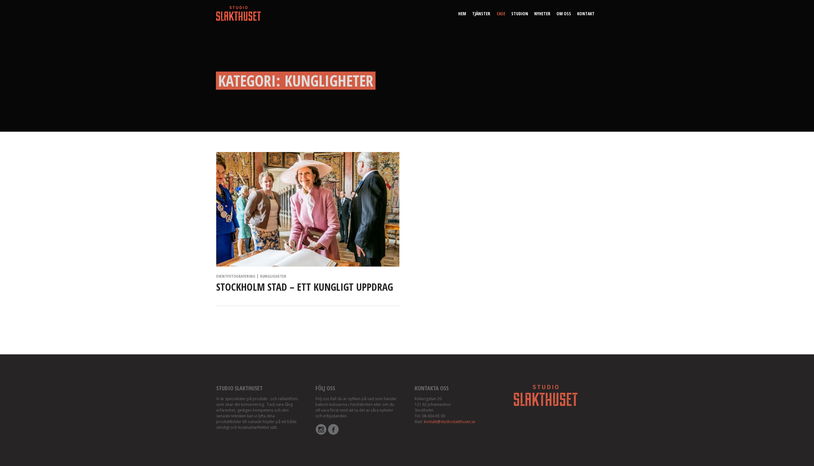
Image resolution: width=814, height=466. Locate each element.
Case (501, 13)
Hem (462, 13)
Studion (519, 13)
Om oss (563, 13)
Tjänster (481, 13)
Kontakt (586, 13)
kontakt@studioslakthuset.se (449, 421)
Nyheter (542, 13)
